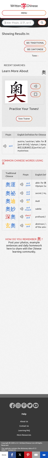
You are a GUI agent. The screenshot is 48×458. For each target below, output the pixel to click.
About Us (24, 421)
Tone (34, 55)
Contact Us (24, 426)
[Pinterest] (28, 455)
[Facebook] (12, 455)
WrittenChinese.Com (27, 443)
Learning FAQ (24, 430)
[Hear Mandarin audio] (35, 86)
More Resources (24, 435)
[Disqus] (24, 296)
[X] (20, 455)
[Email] (36, 455)
